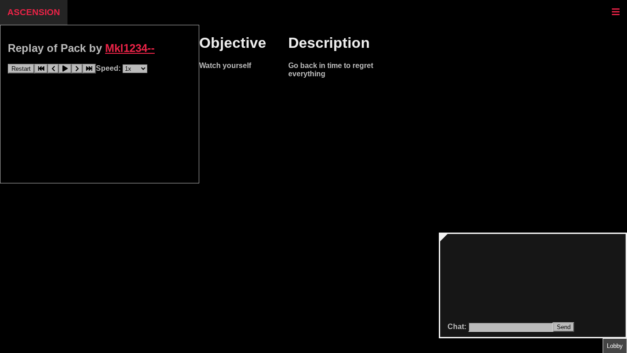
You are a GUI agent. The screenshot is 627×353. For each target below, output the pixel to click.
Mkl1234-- (130, 48)
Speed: (109, 68)
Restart (21, 68)
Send (564, 327)
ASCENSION (33, 12)
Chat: (458, 326)
